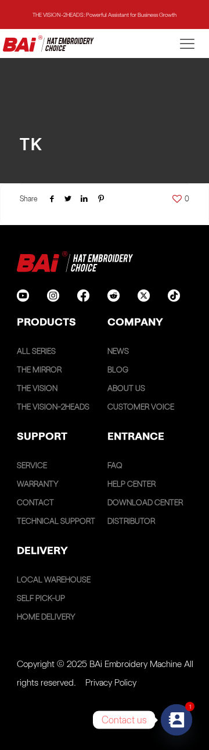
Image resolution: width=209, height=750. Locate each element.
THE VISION (37, 388)
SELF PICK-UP (41, 598)
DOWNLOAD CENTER (145, 502)
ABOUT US (126, 388)
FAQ (114, 465)
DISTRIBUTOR (131, 521)
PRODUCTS (46, 322)
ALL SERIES (36, 351)
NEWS (118, 351)
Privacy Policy (110, 682)
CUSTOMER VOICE (140, 406)
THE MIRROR (39, 369)
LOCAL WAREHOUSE (54, 579)
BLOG (117, 369)
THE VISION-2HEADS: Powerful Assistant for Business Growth (104, 14)
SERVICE (32, 465)
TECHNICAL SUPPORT (56, 521)
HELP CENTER (131, 483)
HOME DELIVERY (46, 616)
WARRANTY (38, 483)
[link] (23, 295)
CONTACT (35, 502)
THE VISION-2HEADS (53, 406)
